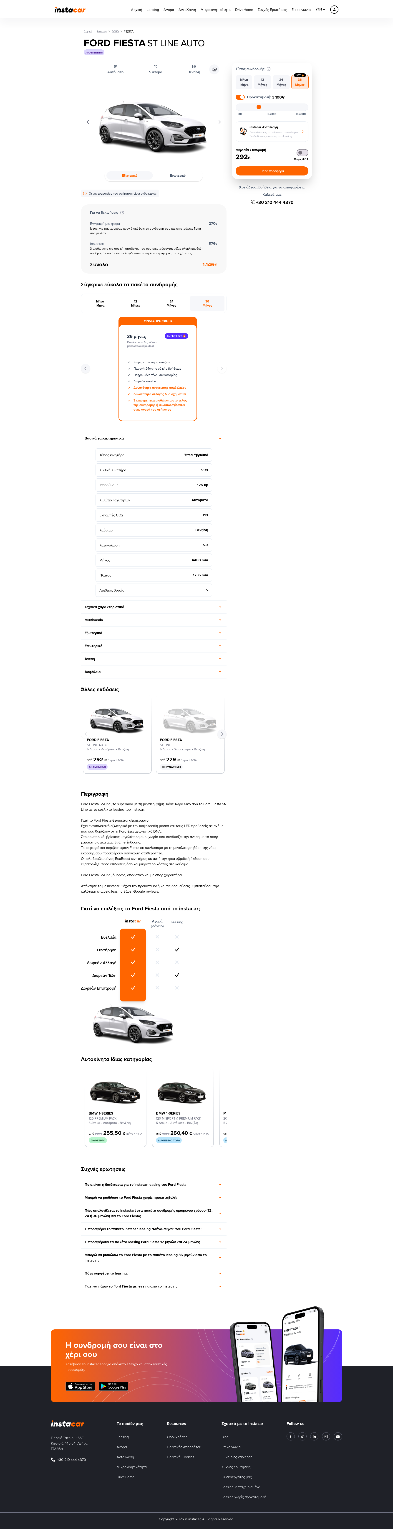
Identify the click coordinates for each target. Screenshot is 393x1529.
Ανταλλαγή (187, 9)
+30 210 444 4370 (274, 202)
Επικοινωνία (301, 9)
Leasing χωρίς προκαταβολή (244, 1496)
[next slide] (222, 734)
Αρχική (136, 9)
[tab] (100, 303)
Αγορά (169, 9)
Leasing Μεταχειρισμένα (241, 1486)
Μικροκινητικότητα (216, 9)
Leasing (153, 9)
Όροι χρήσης (177, 1436)
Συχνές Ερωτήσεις (272, 9)
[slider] (259, 107)
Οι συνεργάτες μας (237, 1476)
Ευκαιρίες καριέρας (237, 1456)
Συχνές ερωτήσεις (236, 1466)
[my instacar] (334, 9)
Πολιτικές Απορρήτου (184, 1446)
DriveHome (244, 9)
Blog (225, 1436)
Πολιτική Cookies (180, 1456)
